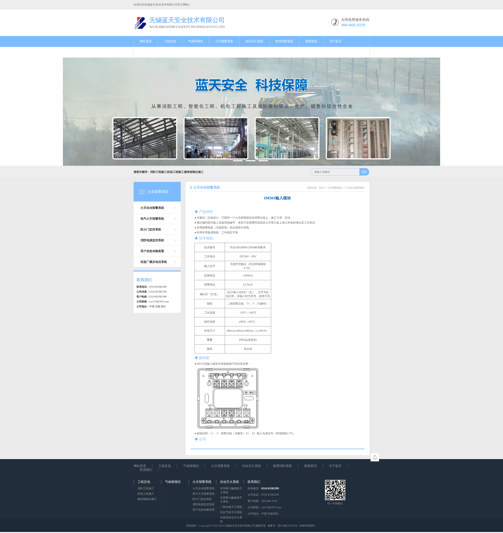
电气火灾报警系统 (152, 218)
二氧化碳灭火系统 (231, 506)
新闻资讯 (311, 41)
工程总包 (170, 41)
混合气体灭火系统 (231, 512)
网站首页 (146, 41)
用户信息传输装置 (152, 251)
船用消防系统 (284, 41)
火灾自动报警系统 (152, 207)
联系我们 (146, 52)
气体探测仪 (195, 41)
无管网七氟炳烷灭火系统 (231, 499)
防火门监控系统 (150, 229)
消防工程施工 (146, 488)
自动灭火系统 (254, 41)
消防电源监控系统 (152, 240)
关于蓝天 (335, 41)
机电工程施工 (146, 493)
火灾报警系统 (224, 41)
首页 (321, 187)
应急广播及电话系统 (153, 261)
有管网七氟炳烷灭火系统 (231, 490)
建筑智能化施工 (147, 499)
